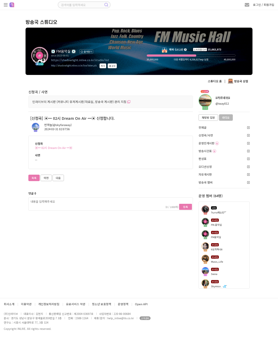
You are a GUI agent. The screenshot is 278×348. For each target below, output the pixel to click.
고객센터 (145, 318)
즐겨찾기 (87, 51)
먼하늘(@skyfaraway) (58, 125)
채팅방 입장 (208, 117)
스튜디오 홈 (215, 81)
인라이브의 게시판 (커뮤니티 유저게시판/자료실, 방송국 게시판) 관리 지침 (79, 101)
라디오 (226, 117)
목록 (34, 178)
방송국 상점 (240, 81)
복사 (103, 65)
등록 (185, 207)
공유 (113, 65)
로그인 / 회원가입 (263, 5)
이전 (46, 178)
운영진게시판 (208, 143)
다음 (58, 178)
